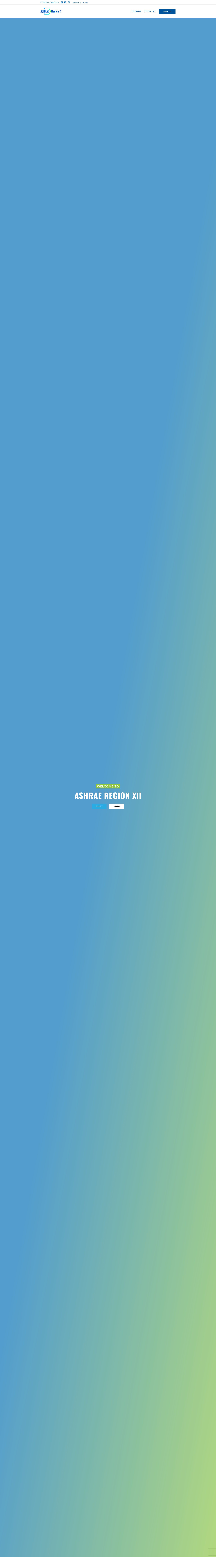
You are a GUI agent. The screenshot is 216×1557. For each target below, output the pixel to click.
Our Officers (136, 11)
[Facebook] (62, 2)
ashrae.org (77, 2)
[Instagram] (65, 2)
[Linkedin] (69, 2)
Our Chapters (149, 11)
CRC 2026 (85, 2)
